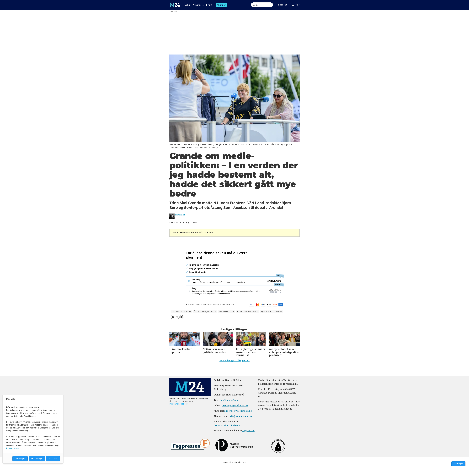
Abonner (221, 5)
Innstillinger (458, 464)
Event (209, 5)
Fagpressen (248, 441)
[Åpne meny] (296, 5)
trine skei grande (181, 322)
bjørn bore (266, 322)
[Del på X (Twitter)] (177, 328)
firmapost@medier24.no (227, 435)
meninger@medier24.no (235, 416)
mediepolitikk (226, 322)
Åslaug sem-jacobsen (205, 322)
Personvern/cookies (178, 414)
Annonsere (198, 5)
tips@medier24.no (229, 410)
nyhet (279, 322)
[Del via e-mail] (181, 328)
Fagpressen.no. (13, 448)
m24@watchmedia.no (240, 426)
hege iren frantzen (247, 322)
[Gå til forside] (175, 5)
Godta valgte (36, 458)
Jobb (187, 5)
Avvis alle (53, 458)
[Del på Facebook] (173, 328)
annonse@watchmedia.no (238, 421)
